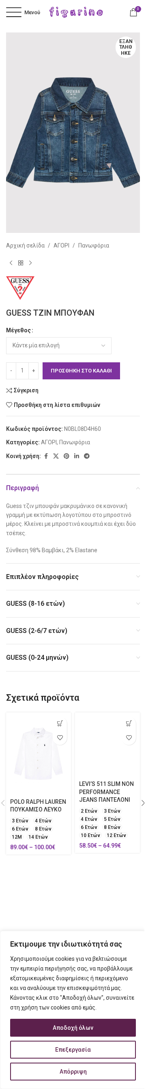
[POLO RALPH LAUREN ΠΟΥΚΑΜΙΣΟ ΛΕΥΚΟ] (38, 753)
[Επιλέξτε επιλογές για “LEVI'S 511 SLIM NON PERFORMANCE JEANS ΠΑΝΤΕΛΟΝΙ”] (129, 724)
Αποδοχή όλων (73, 1027)
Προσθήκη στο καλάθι (81, 371)
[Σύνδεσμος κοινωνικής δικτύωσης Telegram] (87, 456)
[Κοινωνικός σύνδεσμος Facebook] (46, 456)
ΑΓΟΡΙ (61, 245)
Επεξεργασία (73, 1049)
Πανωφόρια (93, 245)
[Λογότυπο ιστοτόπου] (76, 12)
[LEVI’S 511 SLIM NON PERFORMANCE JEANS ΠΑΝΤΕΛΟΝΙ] (107, 744)
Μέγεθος (18, 330)
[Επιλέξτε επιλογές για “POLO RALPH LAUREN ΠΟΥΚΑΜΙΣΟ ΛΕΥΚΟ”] (60, 724)
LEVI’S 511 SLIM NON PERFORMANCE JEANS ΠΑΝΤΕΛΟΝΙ (106, 792)
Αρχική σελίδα (25, 245)
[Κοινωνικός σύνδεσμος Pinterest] (66, 456)
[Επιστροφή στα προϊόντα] (21, 263)
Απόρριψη (73, 1071)
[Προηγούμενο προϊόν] (11, 263)
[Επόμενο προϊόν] (30, 263)
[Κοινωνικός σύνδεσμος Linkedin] (77, 456)
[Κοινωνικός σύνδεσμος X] (56, 456)
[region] (73, 1010)
